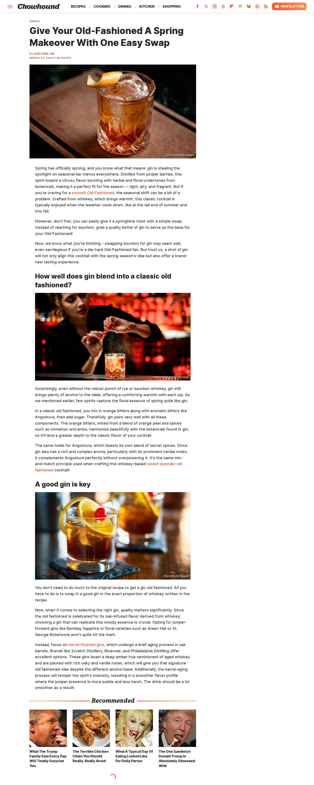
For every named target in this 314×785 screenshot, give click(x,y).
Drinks (124, 6)
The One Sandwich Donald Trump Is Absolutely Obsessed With (177, 758)
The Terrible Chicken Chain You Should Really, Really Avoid (91, 756)
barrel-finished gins (86, 644)
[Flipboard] (231, 7)
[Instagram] (214, 7)
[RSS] (266, 7)
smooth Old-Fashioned (93, 192)
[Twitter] (206, 7)
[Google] (257, 7)
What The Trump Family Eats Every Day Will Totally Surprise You (48, 758)
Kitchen (147, 6)
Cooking (102, 6)
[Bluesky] (248, 7)
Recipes (78, 6)
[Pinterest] (240, 7)
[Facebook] (197, 7)
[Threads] (223, 7)
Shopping (172, 6)
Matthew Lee (44, 53)
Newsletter (292, 6)
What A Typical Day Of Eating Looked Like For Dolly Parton (134, 756)
